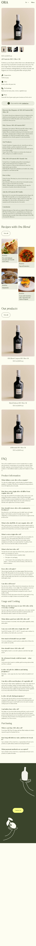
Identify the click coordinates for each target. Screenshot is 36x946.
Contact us (18, 810)
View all (6, 233)
